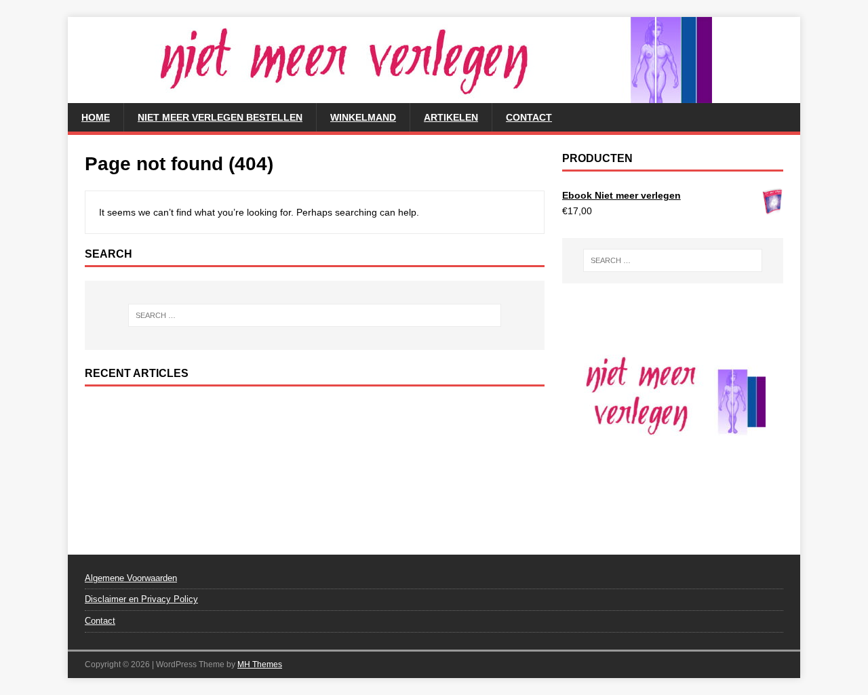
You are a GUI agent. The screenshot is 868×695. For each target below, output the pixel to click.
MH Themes (259, 664)
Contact (529, 117)
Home (95, 117)
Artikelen (451, 117)
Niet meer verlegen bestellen (220, 117)
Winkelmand (363, 117)
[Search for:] (314, 315)
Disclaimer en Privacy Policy (141, 599)
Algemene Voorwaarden (131, 578)
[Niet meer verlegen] (390, 95)
